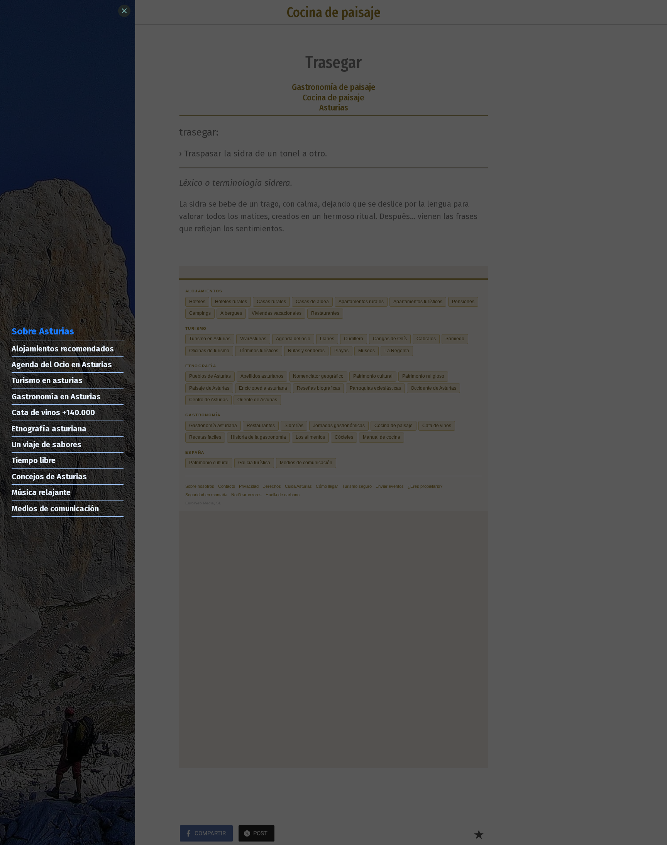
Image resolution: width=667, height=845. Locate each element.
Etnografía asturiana (49, 428)
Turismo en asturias (47, 380)
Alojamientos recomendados (63, 348)
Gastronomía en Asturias (56, 396)
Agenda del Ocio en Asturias (62, 364)
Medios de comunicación (55, 508)
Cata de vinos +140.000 (53, 412)
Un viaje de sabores (46, 444)
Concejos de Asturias (49, 476)
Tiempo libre (34, 460)
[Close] (124, 11)
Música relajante (41, 492)
